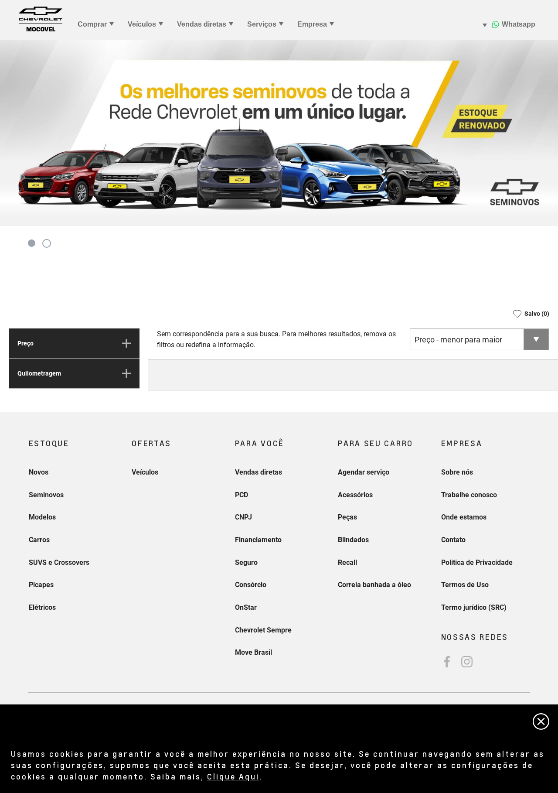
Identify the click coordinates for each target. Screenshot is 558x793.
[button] (528, 314)
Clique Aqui (233, 776)
